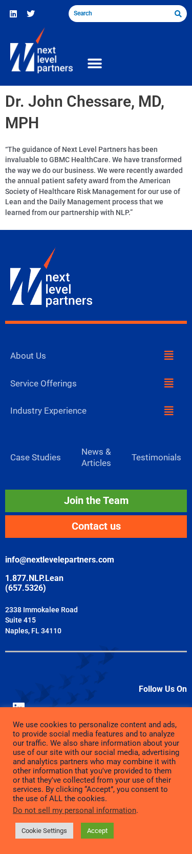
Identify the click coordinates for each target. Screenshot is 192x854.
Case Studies (35, 457)
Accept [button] (97, 830)
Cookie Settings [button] (44, 830)
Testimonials (156, 457)
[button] (94, 63)
